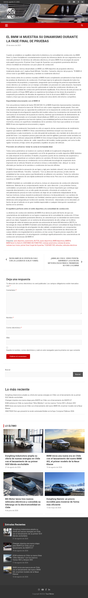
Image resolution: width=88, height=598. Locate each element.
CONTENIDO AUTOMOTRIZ (32, 243)
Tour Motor (49, 594)
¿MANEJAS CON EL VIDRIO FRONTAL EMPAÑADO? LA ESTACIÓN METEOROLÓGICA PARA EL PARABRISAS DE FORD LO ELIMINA (63, 262)
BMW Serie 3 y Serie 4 (14, 243)
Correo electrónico (14, 328)
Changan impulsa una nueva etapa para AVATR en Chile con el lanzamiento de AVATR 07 (38, 400)
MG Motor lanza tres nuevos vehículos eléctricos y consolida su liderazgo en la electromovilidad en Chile (23, 503)
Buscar (7, 370)
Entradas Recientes (15, 524)
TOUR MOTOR (49, 245)
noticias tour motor (13, 245)
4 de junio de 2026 (11, 510)
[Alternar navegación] (6, 25)
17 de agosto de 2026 (20, 563)
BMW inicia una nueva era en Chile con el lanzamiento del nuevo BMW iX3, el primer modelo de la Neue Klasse (64, 460)
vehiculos (58, 245)
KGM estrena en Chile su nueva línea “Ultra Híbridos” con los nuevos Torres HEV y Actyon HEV (40, 403)
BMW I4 (68, 241)
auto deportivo (19, 241)
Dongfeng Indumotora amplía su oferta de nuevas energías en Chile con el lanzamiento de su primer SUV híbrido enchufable (22, 460)
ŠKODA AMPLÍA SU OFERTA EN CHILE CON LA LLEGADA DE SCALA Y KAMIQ (23, 259)
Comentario (11, 290)
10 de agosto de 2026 (54, 467)
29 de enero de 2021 (13, 45)
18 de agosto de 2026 (20, 551)
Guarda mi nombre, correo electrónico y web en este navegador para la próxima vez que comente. (43, 350)
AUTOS (36, 241)
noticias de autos (64, 243)
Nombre (10, 318)
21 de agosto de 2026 (13, 467)
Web (8, 338)
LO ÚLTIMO (10, 426)
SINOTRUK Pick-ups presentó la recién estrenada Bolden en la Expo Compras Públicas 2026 (39, 411)
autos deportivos (46, 241)
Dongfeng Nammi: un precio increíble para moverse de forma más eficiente (63, 502)
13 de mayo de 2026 (54, 508)
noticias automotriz (50, 243)
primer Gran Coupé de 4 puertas (32, 245)
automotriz (29, 241)
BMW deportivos (59, 241)
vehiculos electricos (70, 245)
